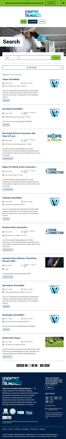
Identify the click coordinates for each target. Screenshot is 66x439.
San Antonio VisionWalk (13, 285)
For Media (17, 429)
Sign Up (49, 387)
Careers (10, 429)
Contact (4, 429)
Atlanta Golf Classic (11, 338)
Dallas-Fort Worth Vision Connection (18, 167)
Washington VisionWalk (13, 315)
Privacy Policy (34, 429)
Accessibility (25, 429)
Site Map (42, 429)
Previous (21, 365)
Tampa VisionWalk (10, 79)
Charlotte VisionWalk (11, 198)
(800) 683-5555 (51, 405)
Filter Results (33, 67)
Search (56, 57)
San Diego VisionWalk (12, 109)
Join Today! (50, 3)
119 (42, 365)
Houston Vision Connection (14, 227)
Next (47, 365)
